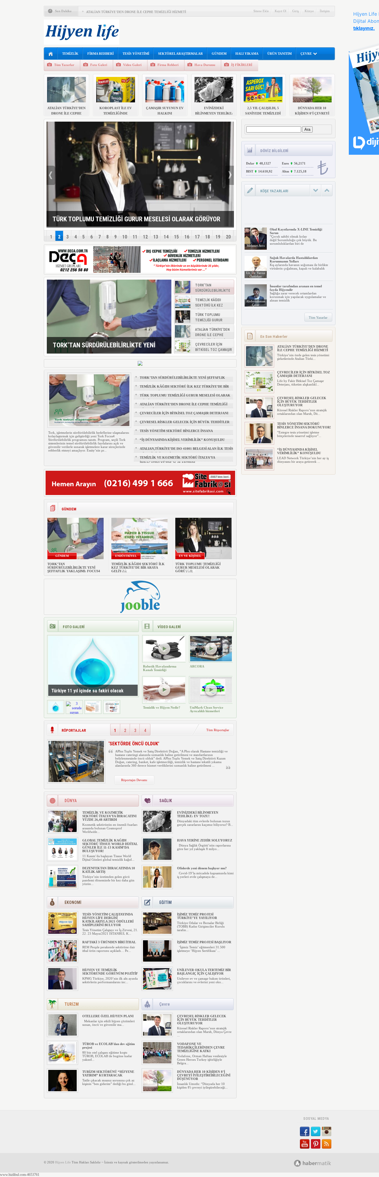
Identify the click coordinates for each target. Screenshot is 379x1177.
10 (124, 237)
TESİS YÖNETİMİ (136, 53)
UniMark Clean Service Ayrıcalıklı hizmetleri (206, 709)
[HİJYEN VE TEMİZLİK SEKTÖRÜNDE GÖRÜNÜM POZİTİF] (62, 988)
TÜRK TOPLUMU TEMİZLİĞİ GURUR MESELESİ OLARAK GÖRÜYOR (185, 398)
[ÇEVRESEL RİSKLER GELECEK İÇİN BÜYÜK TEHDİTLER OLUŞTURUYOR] (157, 1034)
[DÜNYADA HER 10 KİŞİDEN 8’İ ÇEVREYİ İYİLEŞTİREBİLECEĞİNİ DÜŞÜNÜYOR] (157, 1090)
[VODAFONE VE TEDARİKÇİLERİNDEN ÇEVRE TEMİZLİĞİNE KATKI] (157, 1062)
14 (166, 237)
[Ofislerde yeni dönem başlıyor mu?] (157, 886)
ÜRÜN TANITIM (279, 53)
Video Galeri (132, 65)
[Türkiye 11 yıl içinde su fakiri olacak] (56, 711)
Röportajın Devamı (134, 780)
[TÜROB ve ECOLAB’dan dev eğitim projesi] (62, 1062)
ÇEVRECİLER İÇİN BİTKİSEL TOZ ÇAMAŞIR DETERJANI (184, 413)
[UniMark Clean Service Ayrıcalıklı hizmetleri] (211, 701)
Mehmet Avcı (256, 245)
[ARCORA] (211, 660)
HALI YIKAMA (246, 53)
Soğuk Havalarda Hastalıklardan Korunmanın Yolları (294, 259)
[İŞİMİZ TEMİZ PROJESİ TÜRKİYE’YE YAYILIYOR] (157, 933)
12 (145, 237)
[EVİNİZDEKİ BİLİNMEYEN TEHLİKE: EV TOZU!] (157, 831)
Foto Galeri (98, 65)
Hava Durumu (205, 65)
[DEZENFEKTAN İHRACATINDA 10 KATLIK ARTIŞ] (62, 886)
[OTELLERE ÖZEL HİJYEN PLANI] (62, 1034)
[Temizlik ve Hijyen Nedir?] (164, 701)
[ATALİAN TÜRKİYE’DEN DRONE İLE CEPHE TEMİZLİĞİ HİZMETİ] (259, 365)
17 (197, 237)
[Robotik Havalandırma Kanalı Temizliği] (164, 660)
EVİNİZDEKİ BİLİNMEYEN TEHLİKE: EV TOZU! (197, 814)
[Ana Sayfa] (50, 54)
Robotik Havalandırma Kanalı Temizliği (159, 668)
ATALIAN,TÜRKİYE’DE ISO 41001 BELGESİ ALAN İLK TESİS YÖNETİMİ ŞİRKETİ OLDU (186, 451)
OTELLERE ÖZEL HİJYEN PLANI (108, 1016)
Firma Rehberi (168, 65)
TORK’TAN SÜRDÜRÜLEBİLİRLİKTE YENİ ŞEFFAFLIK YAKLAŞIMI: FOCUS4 (182, 380)
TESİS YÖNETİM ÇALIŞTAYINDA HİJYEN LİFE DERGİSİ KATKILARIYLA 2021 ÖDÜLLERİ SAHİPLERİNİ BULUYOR (108, 919)
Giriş (295, 11)
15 (176, 237)
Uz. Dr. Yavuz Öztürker (255, 274)
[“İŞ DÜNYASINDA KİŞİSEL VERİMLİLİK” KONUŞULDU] (259, 468)
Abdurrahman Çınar (255, 303)
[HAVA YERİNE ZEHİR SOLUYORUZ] (157, 859)
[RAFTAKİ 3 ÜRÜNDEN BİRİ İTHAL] (62, 960)
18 (207, 237)
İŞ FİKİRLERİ (241, 65)
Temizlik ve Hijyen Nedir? (161, 707)
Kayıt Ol (280, 11)
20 (228, 237)
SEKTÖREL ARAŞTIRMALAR (180, 53)
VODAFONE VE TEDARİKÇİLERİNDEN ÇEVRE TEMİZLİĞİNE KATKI (201, 1047)
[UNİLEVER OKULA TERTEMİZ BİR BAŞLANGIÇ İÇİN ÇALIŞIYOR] (157, 988)
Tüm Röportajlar (217, 730)
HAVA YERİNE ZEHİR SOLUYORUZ (204, 840)
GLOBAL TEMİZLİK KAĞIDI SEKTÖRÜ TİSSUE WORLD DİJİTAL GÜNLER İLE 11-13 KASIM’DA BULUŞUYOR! (109, 846)
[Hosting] (297, 1163)
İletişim (325, 11)
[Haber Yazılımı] (319, 1162)
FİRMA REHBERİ (100, 53)
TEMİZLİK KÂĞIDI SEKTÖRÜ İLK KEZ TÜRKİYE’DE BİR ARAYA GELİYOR (184, 389)
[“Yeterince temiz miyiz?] (93, 711)
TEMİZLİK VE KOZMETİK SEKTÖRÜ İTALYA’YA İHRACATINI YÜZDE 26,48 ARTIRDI (177, 460)
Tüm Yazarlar (64, 65)
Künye (309, 11)
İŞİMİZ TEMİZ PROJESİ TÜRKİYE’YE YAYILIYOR (197, 916)
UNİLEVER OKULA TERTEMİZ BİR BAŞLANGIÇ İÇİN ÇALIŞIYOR (204, 971)
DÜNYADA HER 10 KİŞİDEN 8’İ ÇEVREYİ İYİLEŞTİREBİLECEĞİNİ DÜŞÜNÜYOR (203, 1075)
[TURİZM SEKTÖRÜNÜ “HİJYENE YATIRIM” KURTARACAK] (62, 1090)
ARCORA (197, 666)
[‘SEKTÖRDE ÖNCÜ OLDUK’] (76, 781)
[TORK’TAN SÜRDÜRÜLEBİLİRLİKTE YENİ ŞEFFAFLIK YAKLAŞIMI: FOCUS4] (109, 317)
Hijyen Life (63, 1162)
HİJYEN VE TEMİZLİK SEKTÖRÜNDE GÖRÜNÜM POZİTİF (110, 971)
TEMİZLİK (70, 53)
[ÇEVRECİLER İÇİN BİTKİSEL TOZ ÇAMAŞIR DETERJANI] (259, 390)
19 (218, 237)
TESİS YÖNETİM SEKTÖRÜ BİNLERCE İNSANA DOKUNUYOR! (176, 433)
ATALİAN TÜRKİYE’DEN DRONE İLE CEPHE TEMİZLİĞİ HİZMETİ (136, 12)
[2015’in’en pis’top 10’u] (112, 711)
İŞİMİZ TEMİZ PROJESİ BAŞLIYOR (204, 942)
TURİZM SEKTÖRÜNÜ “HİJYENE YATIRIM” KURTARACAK (108, 1073)
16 (186, 237)
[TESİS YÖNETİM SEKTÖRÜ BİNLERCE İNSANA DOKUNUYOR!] (259, 442)
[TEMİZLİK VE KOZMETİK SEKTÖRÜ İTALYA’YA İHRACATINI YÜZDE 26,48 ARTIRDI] (62, 831)
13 (155, 237)
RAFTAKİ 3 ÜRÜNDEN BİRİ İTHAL (109, 942)
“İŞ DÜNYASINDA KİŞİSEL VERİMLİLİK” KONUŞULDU (182, 439)
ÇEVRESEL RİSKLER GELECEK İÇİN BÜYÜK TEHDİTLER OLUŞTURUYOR (184, 424)
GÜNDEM (219, 53)
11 (135, 237)
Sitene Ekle (261, 11)
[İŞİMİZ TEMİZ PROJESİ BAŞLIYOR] (157, 960)
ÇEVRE (306, 53)
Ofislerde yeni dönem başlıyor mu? (202, 868)
